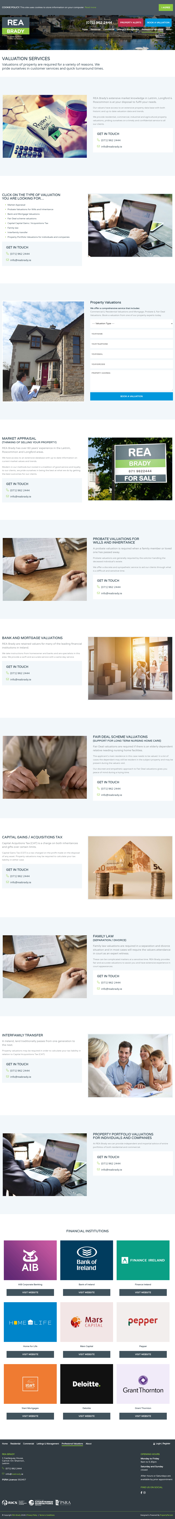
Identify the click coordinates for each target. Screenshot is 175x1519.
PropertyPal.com (166, 1515)
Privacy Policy (32, 1515)
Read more (90, 7)
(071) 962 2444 (99, 22)
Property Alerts (130, 22)
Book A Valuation (158, 22)
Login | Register (163, 1443)
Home (85, 29)
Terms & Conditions (47, 1515)
